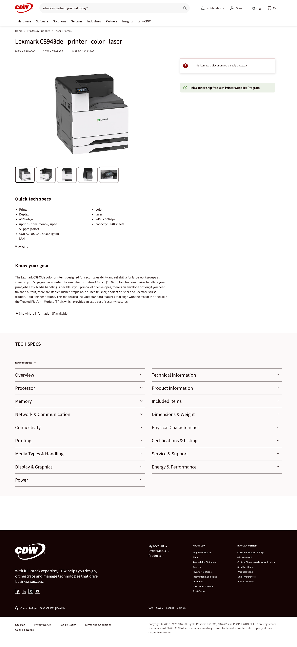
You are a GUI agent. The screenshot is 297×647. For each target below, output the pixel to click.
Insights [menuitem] (127, 21)
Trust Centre (199, 591)
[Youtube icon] (37, 591)
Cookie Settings (24, 629)
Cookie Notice (68, 625)
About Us (197, 557)
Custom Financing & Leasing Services (256, 562)
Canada (170, 607)
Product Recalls (245, 571)
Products (154, 556)
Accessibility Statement (205, 562)
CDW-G (159, 607)
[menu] (212, 8)
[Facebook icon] (17, 591)
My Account (156, 546)
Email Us (60, 608)
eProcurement (244, 557)
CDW (150, 607)
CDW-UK (181, 607)
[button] (273, 8)
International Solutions (205, 576)
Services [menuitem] (76, 21)
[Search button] (185, 8)
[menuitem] (203, 8)
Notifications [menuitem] (215, 8)
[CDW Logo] (24, 8)
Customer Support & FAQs (250, 552)
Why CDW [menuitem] (144, 21)
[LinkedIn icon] (24, 591)
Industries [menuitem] (94, 21)
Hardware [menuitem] (24, 21)
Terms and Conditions (98, 625)
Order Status (157, 551)
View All (20, 247)
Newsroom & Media (203, 586)
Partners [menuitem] (111, 21)
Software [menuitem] (42, 21)
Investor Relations (202, 571)
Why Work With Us (202, 552)
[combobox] (108, 8)
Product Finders (245, 581)
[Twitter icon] (30, 591)
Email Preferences (246, 576)
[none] (24, 21)
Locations (198, 581)
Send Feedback (245, 566)
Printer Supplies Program (242, 88)
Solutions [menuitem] (59, 21)
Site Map (20, 625)
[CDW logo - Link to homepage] (24, 8)
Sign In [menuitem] (240, 8)
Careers (197, 566)
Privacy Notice (42, 625)
